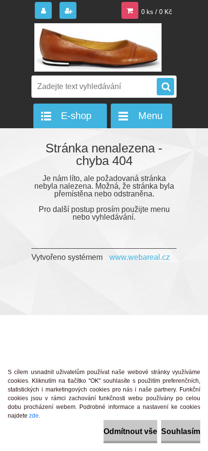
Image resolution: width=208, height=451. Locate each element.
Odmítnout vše (130, 431)
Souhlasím (180, 431)
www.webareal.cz (139, 257)
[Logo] (97, 47)
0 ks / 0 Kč (156, 11)
